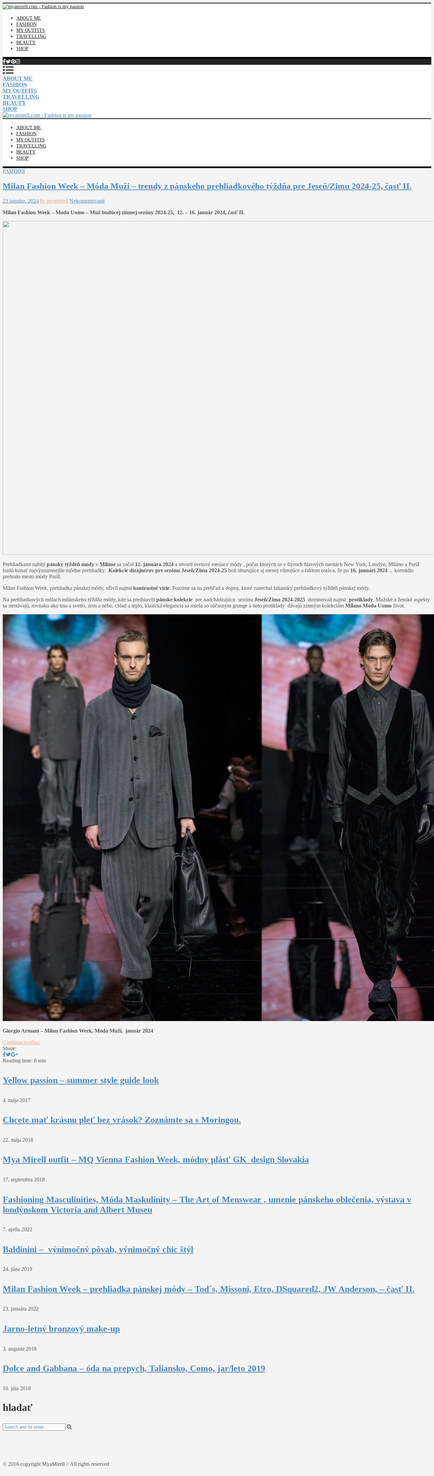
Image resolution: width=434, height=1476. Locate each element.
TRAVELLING (31, 36)
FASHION (26, 24)
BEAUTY (26, 42)
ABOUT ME (28, 18)
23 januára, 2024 (21, 201)
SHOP (22, 48)
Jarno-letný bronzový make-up (61, 1329)
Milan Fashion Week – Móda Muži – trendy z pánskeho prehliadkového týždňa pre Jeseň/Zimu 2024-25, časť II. (207, 186)
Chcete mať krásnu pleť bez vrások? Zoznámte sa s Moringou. (122, 1120)
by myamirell (54, 201)
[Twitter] (8, 61)
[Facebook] (4, 61)
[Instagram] (18, 61)
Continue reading (21, 1042)
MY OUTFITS (30, 30)
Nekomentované (87, 201)
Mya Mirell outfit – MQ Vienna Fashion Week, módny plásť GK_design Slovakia (156, 1159)
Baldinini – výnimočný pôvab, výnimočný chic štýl (98, 1249)
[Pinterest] (13, 61)
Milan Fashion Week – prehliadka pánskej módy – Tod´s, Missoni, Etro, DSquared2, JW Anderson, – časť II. (209, 1289)
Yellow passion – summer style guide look (81, 1080)
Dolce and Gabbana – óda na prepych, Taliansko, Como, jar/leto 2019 (134, 1368)
